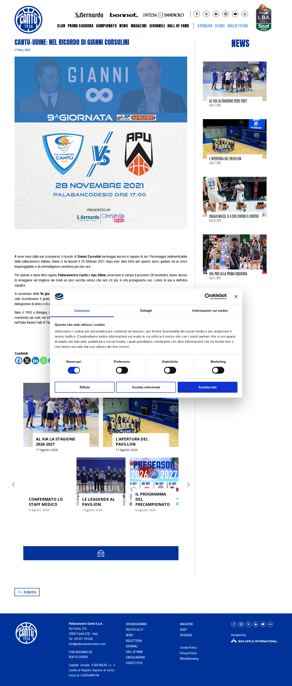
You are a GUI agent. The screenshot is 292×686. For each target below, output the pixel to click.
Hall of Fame (178, 26)
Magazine (139, 26)
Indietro (30, 592)
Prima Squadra (80, 26)
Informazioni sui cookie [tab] (210, 310)
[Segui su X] (248, 624)
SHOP (183, 629)
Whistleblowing (189, 658)
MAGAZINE (186, 624)
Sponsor (204, 26)
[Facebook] (18, 360)
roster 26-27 (134, 629)
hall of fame (134, 652)
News (123, 26)
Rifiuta (85, 387)
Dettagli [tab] (146, 310)
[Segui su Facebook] (234, 624)
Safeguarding (135, 657)
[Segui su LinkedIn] (255, 624)
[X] (27, 360)
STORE (220, 26)
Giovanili (157, 26)
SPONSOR (186, 635)
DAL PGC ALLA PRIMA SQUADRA (228, 273)
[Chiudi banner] (235, 296)
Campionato (106, 26)
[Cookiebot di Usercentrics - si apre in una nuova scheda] (208, 296)
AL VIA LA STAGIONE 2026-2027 (228, 101)
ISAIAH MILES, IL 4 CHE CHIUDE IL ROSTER (234, 216)
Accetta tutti (207, 387)
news (129, 635)
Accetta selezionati (146, 387)
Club (61, 26)
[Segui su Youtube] (263, 624)
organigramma (136, 624)
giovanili (132, 646)
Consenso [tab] (82, 310)
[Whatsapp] (43, 360)
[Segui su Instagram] (241, 624)
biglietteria (134, 640)
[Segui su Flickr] (270, 624)
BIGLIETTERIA (237, 26)
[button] (188, 484)
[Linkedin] (35, 360)
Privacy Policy (189, 653)
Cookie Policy (188, 647)
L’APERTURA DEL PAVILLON (225, 158)
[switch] (122, 370)
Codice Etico (134, 663)
